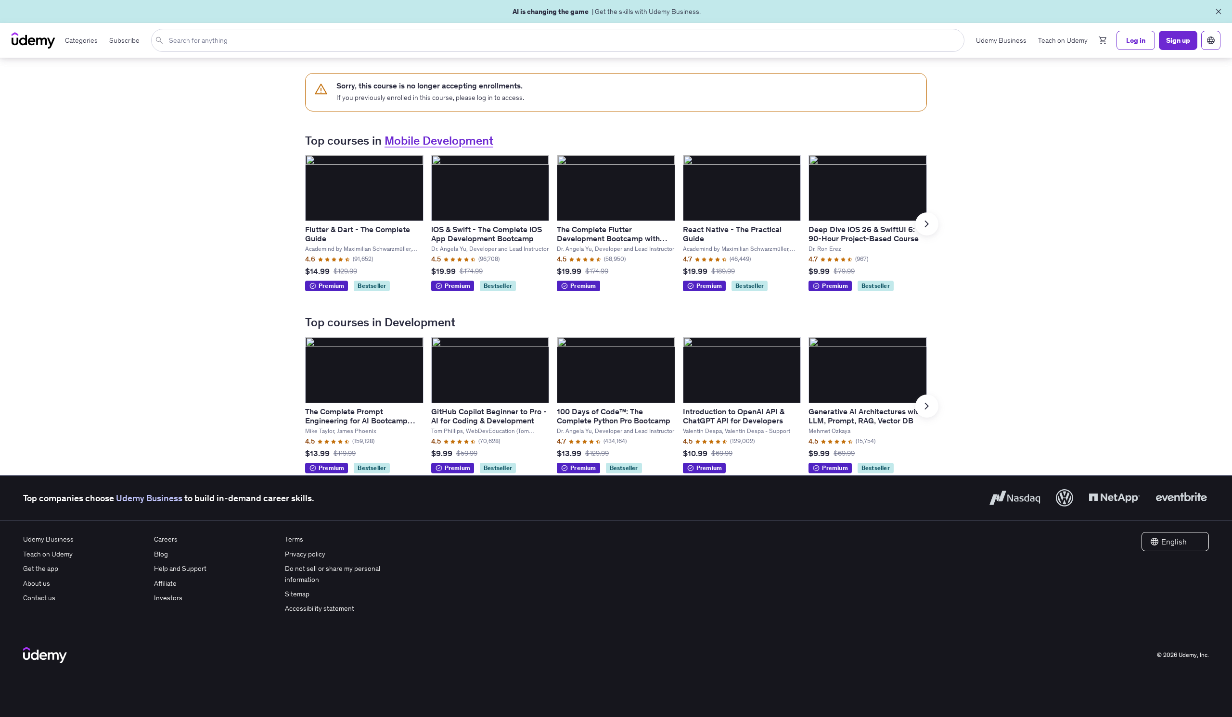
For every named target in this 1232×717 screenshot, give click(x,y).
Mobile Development (439, 140)
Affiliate (165, 583)
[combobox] (559, 40)
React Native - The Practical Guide (732, 233)
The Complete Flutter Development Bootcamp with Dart (608, 238)
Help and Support (180, 568)
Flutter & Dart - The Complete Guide (357, 233)
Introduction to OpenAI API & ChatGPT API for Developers (733, 416)
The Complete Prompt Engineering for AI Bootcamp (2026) (356, 420)
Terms (294, 539)
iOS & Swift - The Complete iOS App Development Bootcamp (486, 233)
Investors (168, 597)
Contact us (39, 597)
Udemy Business (149, 498)
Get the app (40, 568)
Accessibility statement (319, 608)
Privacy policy (305, 554)
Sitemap (297, 594)
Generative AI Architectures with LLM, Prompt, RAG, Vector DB (865, 416)
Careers (166, 539)
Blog (161, 554)
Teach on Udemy (48, 554)
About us (36, 583)
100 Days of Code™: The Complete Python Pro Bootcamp (613, 416)
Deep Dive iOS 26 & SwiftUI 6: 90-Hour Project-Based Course (863, 233)
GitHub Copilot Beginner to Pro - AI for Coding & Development (489, 416)
